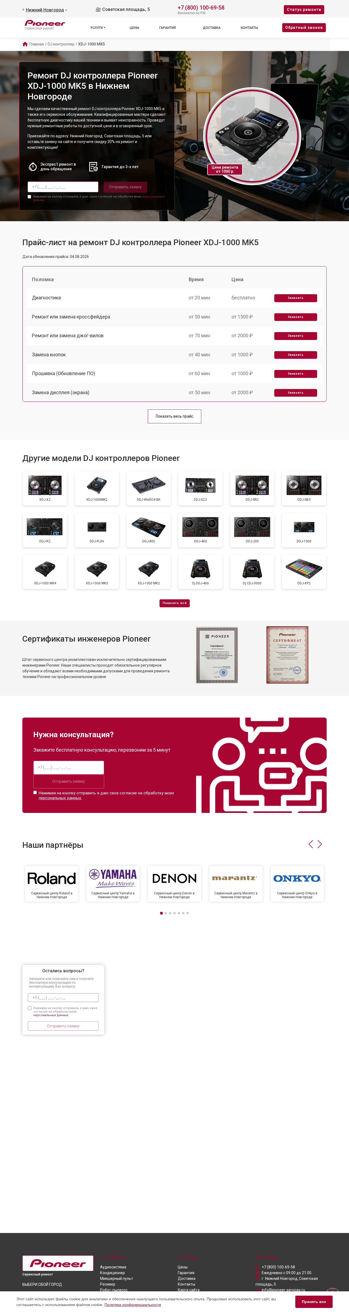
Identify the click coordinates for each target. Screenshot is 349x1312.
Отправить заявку (125, 187)
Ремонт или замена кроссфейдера (71, 317)
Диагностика (46, 297)
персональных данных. (60, 797)
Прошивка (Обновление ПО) (63, 373)
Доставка (212, 28)
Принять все (314, 1301)
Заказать (296, 298)
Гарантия (167, 28)
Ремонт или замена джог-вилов (68, 335)
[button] (310, 844)
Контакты (249, 28)
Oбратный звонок (304, 27)
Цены (134, 28)
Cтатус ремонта (304, 9)
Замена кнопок (49, 354)
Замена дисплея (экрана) (60, 392)
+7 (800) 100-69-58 (201, 7)
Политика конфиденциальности (132, 1304)
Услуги (96, 28)
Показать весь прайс (174, 416)
